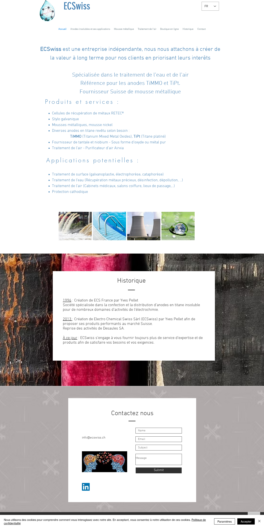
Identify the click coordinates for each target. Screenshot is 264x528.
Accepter (246, 521)
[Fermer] (259, 521)
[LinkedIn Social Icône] (86, 487)
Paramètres (224, 521)
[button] (90, 29)
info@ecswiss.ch (93, 438)
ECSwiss (77, 6)
